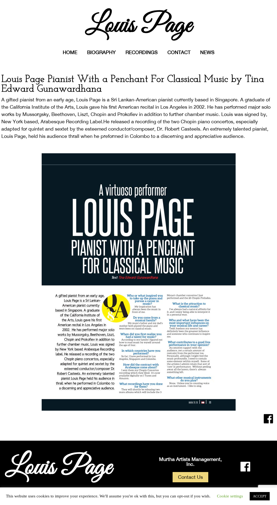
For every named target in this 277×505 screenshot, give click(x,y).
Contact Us (190, 477)
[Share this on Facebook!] (268, 418)
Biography (101, 52)
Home (70, 52)
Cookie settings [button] (230, 496)
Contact (178, 52)
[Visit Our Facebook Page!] (245, 466)
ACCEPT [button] (259, 496)
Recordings (142, 52)
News (207, 52)
